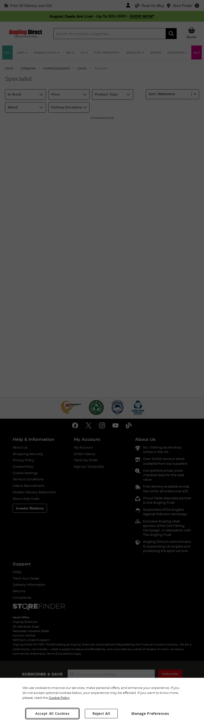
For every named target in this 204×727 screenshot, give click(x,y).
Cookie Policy (59, 698)
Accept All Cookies (52, 713)
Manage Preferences (150, 713)
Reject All (101, 713)
